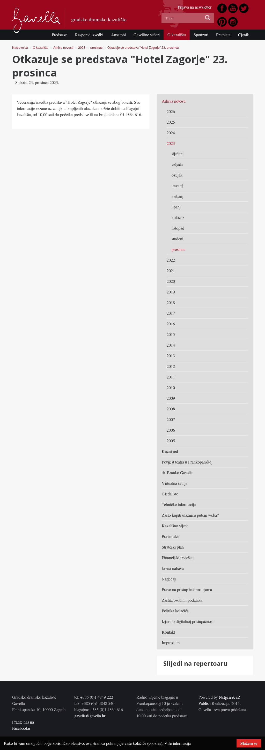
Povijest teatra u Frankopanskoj (187, 462)
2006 (171, 430)
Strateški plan (173, 547)
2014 (171, 345)
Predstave (59, 34)
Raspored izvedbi (89, 34)
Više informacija (177, 743)
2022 (171, 260)
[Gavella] (36, 20)
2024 (171, 132)
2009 (171, 398)
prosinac (96, 47)
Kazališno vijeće (175, 525)
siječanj (177, 153)
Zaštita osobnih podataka (182, 600)
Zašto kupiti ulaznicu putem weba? (190, 515)
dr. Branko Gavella (177, 472)
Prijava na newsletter (194, 7)
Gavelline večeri (147, 34)
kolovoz (178, 217)
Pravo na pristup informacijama (187, 589)
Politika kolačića (175, 610)
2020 (171, 281)
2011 (171, 377)
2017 (171, 313)
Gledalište (170, 493)
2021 (171, 270)
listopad (178, 228)
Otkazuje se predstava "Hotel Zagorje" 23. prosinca (143, 47)
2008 (171, 408)
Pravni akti (170, 536)
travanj (177, 185)
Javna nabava (173, 568)
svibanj (177, 196)
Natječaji (169, 578)
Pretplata (223, 34)
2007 (171, 419)
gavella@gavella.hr (89, 715)
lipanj (176, 206)
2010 (171, 387)
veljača (177, 164)
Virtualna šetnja (174, 483)
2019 (171, 292)
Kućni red (170, 451)
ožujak (177, 175)
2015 (171, 334)
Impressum (171, 642)
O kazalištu (176, 34)
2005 (171, 440)
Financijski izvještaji (178, 557)
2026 (171, 111)
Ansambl (118, 34)
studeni (177, 238)
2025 (171, 122)
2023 (81, 47)
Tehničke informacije (179, 504)
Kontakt (168, 632)
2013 (171, 355)
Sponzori (201, 34)
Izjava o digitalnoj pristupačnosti (188, 621)
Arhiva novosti (63, 47)
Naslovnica (20, 47)
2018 (171, 302)
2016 (171, 323)
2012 (171, 366)
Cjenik (243, 34)
